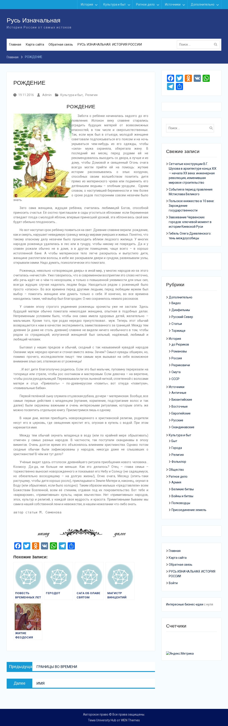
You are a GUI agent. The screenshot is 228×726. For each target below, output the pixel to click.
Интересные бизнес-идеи (184, 604)
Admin (47, 95)
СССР (175, 379)
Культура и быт (114, 4)
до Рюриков (180, 344)
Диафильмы (180, 310)
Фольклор (178, 461)
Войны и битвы (182, 496)
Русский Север (182, 317)
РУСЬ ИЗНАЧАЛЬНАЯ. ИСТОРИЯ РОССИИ (109, 44)
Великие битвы (182, 489)
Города (176, 448)
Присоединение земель (188, 510)
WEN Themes (130, 720)
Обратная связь (61, 44)
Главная (15, 44)
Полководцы (180, 503)
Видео (176, 303)
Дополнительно (202, 4)
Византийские (181, 399)
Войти (173, 583)
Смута (176, 372)
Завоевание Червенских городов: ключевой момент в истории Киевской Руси (190, 221)
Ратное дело (145, 4)
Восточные (179, 406)
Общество (176, 469)
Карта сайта (35, 44)
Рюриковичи (180, 365)
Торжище (178, 330)
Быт (174, 441)
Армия (176, 482)
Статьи (176, 324)
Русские (177, 420)
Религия (91, 95)
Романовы (179, 351)
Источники (173, 4)
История (87, 4)
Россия (176, 358)
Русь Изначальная (33, 20)
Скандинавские (182, 427)
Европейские (181, 413)
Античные (178, 392)
